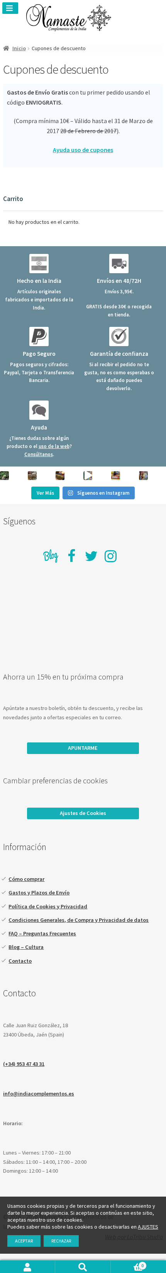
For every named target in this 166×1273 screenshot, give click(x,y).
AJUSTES (148, 1226)
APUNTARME (83, 747)
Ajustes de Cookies (83, 813)
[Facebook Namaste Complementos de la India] (72, 556)
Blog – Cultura (26, 946)
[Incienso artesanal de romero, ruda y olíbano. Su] (4, 475)
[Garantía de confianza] (119, 336)
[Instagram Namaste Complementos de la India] (110, 556)
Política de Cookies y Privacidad (47, 906)
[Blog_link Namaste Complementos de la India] (51, 557)
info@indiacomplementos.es (38, 1093)
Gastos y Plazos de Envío (38, 892)
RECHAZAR (61, 1241)
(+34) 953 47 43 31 (23, 1063)
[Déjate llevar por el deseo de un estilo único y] (143, 475)
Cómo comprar (26, 879)
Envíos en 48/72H (119, 280)
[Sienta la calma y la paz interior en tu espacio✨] (115, 475)
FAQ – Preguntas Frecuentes (42, 933)
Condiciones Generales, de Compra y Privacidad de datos (78, 919)
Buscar (82, 1267)
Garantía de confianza (119, 353)
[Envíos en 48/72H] (119, 263)
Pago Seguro (39, 353)
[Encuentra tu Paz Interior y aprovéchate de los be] (60, 475)
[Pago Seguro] (39, 336)
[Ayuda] (39, 410)
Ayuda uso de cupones (83, 150)
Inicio (19, 48)
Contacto (20, 960)
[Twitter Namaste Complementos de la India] (91, 556)
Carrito (127, 1265)
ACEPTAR (24, 1241)
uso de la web (54, 446)
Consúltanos (38, 454)
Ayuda (39, 427)
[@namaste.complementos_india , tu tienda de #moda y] (87, 475)
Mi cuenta (27, 1267)
